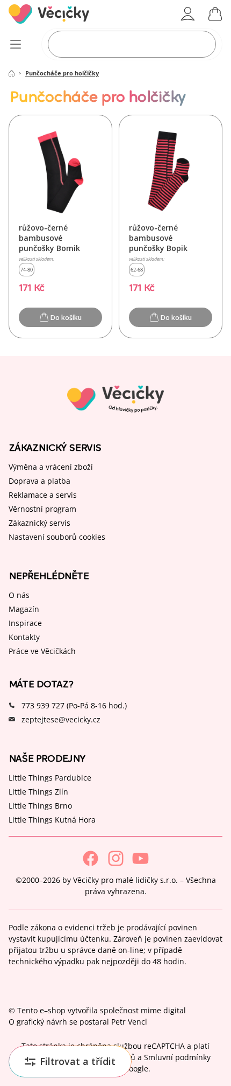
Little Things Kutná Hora (52, 819)
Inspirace (25, 622)
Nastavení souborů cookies (57, 536)
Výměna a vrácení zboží (51, 466)
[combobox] (132, 44)
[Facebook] (90, 858)
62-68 (137, 269)
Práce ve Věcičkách (42, 650)
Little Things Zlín (38, 791)
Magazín (24, 608)
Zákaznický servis (39, 522)
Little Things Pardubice (50, 777)
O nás (19, 594)
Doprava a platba (39, 480)
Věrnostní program (42, 508)
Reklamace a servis (43, 494)
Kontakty (24, 636)
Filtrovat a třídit (78, 1061)
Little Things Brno (40, 805)
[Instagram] (115, 858)
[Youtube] (140, 858)
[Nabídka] (15, 44)
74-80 (26, 269)
